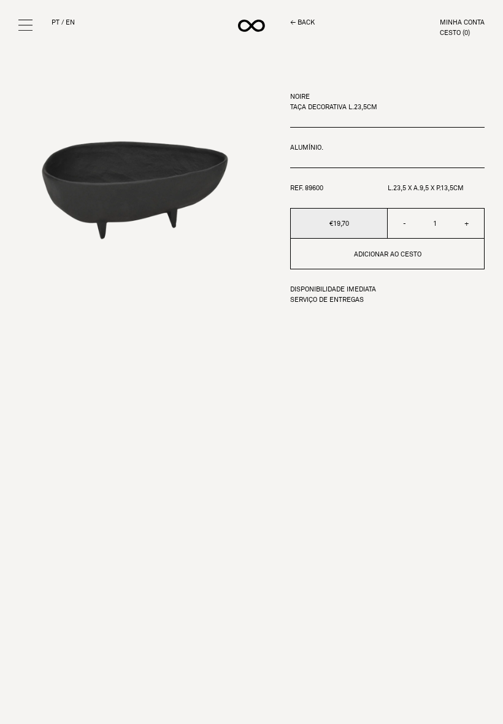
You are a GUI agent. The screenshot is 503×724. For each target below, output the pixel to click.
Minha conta (462, 22)
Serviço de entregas (327, 300)
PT (56, 22)
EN (70, 22)
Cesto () (455, 33)
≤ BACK (302, 22)
